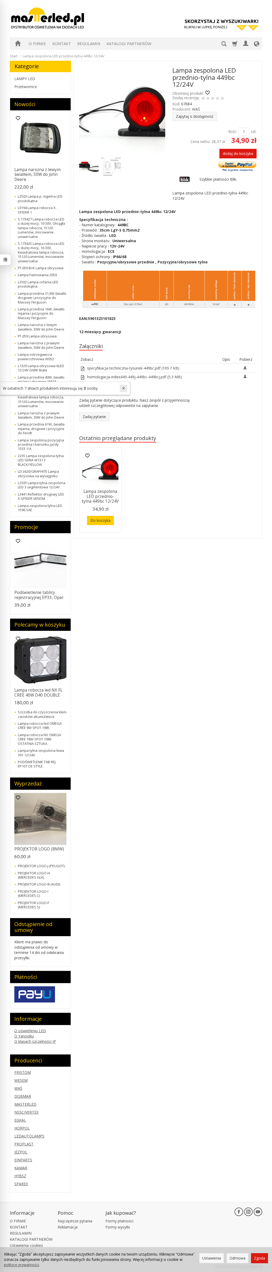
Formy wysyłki (117, 1227)
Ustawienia (211, 1258)
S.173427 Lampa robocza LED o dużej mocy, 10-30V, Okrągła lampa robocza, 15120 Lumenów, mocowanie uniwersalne (41, 228)
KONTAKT (61, 43)
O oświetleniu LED (30, 1030)
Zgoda (259, 1258)
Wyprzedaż (28, 783)
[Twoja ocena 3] (212, 98)
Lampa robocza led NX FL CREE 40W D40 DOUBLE (38, 692)
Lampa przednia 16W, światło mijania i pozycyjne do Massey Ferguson (41, 313)
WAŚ (196, 109)
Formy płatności (119, 1220)
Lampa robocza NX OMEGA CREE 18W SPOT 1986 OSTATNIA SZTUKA (39, 739)
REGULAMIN (88, 43)
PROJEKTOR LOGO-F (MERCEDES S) (33, 904)
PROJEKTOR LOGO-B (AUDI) (39, 884)
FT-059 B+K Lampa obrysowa (40, 268)
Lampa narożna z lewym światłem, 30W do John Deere (37, 174)
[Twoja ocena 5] (222, 98)
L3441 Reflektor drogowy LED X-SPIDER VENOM (41, 496)
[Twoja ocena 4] (217, 98)
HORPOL (22, 1128)
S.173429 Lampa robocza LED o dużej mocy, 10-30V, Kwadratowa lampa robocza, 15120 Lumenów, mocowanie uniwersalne (41, 397)
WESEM (21, 1080)
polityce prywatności (21, 1264)
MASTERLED (25, 1104)
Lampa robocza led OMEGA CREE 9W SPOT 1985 (40, 725)
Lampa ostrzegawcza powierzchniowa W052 (36, 356)
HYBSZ (20, 1175)
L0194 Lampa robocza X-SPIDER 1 (37, 209)
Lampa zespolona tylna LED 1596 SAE (40, 507)
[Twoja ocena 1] (203, 98)
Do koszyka (100, 520)
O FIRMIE (37, 43)
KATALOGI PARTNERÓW (129, 43)
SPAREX (21, 1183)
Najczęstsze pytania (75, 1220)
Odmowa (237, 1258)
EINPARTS (23, 1159)
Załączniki (91, 346)
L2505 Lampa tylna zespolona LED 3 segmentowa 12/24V (41, 484)
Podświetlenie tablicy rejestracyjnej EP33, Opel (38, 595)
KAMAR (20, 1167)
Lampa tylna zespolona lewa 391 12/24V (41, 752)
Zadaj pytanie (94, 416)
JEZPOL (20, 1151)
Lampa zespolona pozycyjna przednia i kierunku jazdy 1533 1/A (41, 444)
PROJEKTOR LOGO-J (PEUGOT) (41, 865)
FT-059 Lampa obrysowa (37, 336)
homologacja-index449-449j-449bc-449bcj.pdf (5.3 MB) (134, 376)
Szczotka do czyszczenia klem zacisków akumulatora (42, 714)
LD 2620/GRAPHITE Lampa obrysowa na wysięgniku (38, 473)
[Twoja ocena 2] (208, 98)
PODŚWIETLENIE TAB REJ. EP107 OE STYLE (37, 764)
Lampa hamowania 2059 (37, 274)
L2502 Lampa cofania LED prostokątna (38, 284)
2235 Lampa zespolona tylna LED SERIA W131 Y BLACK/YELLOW (41, 460)
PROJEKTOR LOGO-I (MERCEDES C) (33, 893)
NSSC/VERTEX (26, 1112)
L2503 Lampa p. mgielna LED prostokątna (40, 198)
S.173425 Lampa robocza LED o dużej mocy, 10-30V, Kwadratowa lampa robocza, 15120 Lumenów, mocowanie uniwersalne (41, 252)
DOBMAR (22, 1096)
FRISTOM (22, 1072)
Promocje (26, 527)
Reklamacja (68, 1227)
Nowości (24, 104)
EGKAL (20, 1120)
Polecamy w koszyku (39, 624)
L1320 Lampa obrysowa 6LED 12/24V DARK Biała (41, 367)
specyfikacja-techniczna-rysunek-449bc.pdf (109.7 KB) (132, 368)
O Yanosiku (24, 1036)
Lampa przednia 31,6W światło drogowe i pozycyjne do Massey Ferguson (42, 298)
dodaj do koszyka (238, 153)
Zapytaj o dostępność (195, 116)
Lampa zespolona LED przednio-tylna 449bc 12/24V (100, 496)
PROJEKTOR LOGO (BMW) (39, 849)
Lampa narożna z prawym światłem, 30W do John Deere (41, 345)
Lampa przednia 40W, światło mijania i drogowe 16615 (41, 379)
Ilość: (232, 131)
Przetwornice (25, 86)
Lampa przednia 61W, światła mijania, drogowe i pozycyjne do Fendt (41, 428)
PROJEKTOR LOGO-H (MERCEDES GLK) (34, 875)
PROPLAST (23, 1144)
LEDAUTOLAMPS (29, 1136)
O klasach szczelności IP (35, 1041)
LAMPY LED (24, 78)
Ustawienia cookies (26, 1245)
